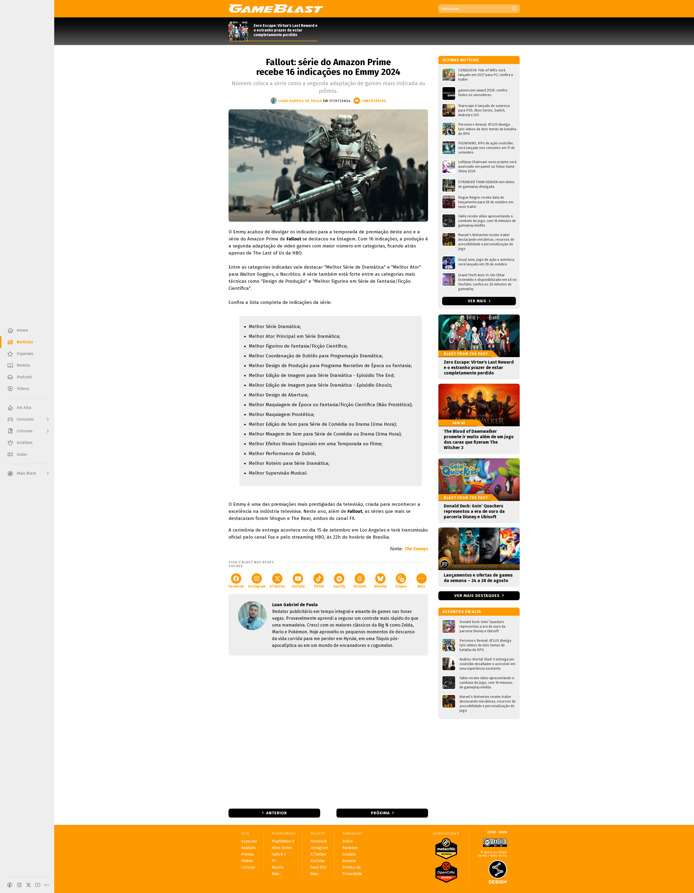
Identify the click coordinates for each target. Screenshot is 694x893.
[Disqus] (328, 731)
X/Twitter (277, 586)
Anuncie (349, 861)
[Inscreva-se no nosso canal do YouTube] (37, 885)
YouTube (298, 586)
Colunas (248, 867)
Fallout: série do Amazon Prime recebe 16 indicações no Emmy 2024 (328, 67)
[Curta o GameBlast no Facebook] (10, 885)
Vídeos (247, 861)
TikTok (318, 586)
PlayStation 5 (283, 841)
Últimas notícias (460, 60)
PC (274, 861)
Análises (248, 848)
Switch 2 (279, 854)
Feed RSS (318, 867)
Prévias (247, 854)
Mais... (277, 874)
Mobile (278, 867)
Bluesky (380, 586)
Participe (350, 848)
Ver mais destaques (477, 595)
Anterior (276, 813)
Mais (421, 586)
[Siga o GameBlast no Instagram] (19, 885)
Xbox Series (282, 848)
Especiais (249, 841)
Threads (360, 586)
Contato (349, 854)
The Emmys (416, 549)
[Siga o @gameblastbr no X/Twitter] (28, 885)
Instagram (256, 586)
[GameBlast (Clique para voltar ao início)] (276, 8)
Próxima (380, 813)
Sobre (347, 841)
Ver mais (477, 301)
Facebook (236, 586)
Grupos (401, 586)
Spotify (339, 586)
